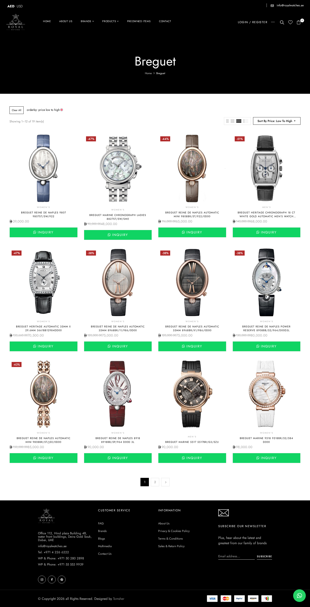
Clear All (16, 110)
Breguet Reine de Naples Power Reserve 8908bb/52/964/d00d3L (266, 328)
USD (20, 6)
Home (148, 73)
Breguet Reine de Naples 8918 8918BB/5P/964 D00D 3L (118, 440)
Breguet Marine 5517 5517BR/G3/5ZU (192, 442)
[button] (300, 22)
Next (165, 482)
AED (11, 6)
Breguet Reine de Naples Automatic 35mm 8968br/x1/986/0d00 (192, 328)
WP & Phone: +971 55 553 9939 (61, 564)
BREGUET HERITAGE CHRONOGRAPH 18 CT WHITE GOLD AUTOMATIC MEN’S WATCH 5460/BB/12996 (266, 216)
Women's (43, 207)
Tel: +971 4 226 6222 (53, 552)
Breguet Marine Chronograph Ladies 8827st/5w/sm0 (117, 217)
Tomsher (118, 598)
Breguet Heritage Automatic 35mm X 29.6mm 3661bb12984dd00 (43, 328)
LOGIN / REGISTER (252, 22)
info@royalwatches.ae (290, 5)
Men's (266, 207)
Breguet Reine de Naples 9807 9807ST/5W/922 (43, 214)
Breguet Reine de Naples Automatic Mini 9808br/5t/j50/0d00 (43, 440)
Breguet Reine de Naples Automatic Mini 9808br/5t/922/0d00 (192, 214)
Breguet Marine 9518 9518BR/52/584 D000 (266, 440)
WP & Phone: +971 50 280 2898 (61, 558)
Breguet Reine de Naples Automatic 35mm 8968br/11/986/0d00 (118, 328)
